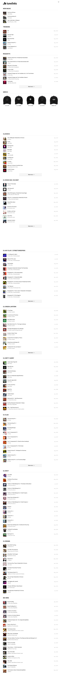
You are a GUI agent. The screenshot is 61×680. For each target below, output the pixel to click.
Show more (30, 86)
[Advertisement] (30, 121)
